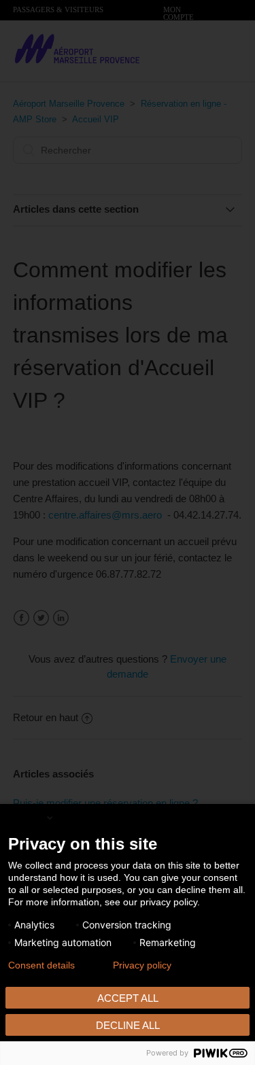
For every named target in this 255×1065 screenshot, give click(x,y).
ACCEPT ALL (127, 998)
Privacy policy (142, 965)
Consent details (41, 965)
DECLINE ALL (128, 1025)
